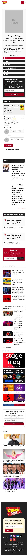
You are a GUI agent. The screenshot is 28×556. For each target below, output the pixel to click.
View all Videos (7, 347)
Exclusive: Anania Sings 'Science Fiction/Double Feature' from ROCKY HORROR (19, 325)
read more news (14, 55)
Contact (17, 543)
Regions (15, 544)
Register (14, 2)
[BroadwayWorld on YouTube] (14, 539)
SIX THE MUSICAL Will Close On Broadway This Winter (12, 490)
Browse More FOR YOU (13, 306)
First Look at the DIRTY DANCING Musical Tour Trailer (19, 334)
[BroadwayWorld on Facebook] (10, 536)
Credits (8, 64)
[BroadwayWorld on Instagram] (14, 536)
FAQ (7, 74)
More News (21, 208)
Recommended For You (9, 266)
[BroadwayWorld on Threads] (10, 539)
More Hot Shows (8, 404)
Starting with (8, 128)
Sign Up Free (14, 94)
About (12, 543)
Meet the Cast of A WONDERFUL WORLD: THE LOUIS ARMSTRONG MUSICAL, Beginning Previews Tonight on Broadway (14, 50)
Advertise (6, 543)
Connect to (7, 136)
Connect (9, 145)
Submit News (8, 544)
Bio (6, 58)
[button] (22, 2)
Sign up (14, 424)
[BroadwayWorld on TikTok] (21, 536)
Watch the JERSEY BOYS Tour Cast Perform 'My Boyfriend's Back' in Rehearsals (19, 315)
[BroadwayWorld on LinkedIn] (17, 536)
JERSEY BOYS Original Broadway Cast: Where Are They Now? (12, 475)
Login (19, 2)
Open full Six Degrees (12, 149)
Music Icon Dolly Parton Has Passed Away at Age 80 (13, 461)
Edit (7, 71)
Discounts (19, 404)
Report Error (14, 546)
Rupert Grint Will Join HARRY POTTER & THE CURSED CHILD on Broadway (13, 446)
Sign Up (21, 258)
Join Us (22, 543)
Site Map (20, 544)
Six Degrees (10, 68)
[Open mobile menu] (26, 2)
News (7, 61)
